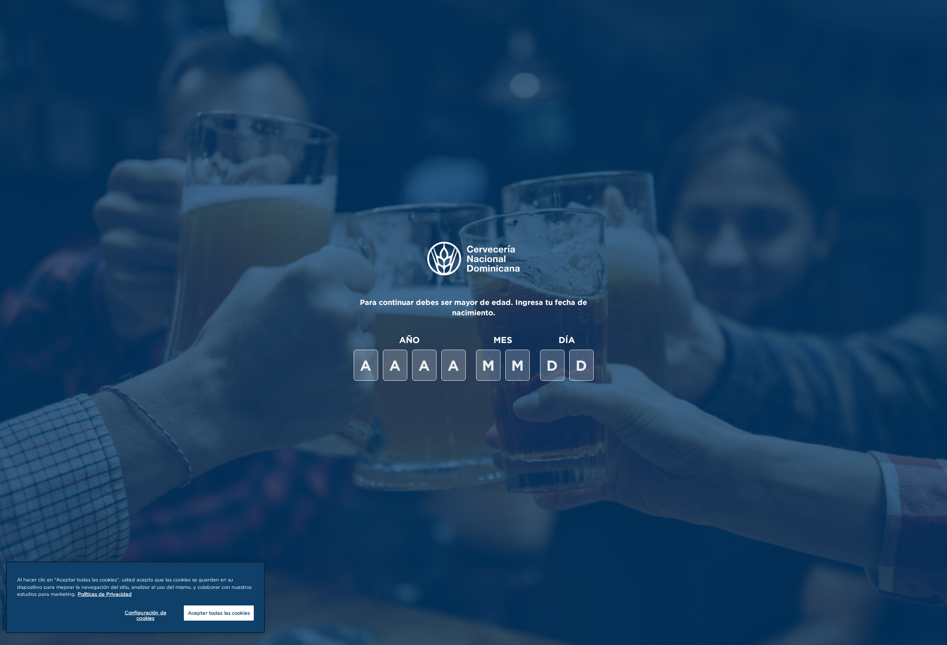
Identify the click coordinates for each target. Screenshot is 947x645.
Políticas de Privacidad (105, 594)
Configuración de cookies (145, 615)
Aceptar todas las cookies (219, 612)
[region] (135, 597)
